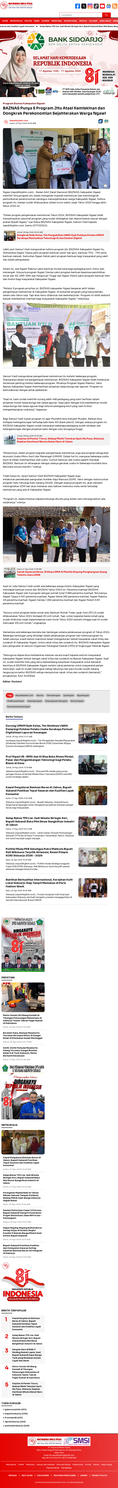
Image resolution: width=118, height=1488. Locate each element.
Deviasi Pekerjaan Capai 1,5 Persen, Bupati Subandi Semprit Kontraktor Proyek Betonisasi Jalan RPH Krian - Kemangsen (22, 1214)
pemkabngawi (53, 695)
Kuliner (93, 21)
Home (5, 21)
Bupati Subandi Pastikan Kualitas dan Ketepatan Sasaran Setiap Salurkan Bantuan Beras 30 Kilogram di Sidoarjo (22, 1249)
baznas (40, 695)
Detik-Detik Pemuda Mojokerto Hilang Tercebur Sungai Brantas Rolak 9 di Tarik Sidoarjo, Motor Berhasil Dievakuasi (20, 1052)
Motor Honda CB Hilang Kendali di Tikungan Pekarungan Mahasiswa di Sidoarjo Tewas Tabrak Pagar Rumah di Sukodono (23, 1019)
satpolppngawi (34, 701)
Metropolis (16, 21)
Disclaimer (43, 1475)
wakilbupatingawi (15, 701)
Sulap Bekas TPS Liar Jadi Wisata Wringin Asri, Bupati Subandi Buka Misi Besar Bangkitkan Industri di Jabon (59, 26)
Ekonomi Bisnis (64, 1464)
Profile (83, 21)
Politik (28, 21)
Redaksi (13, 1475)
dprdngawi (68, 695)
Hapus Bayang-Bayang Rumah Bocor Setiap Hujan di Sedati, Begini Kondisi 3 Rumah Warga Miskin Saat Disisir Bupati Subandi (22, 1232)
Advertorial (70, 21)
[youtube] (103, 8)
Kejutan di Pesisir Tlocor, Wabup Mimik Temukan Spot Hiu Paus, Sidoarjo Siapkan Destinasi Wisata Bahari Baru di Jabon (60, 440)
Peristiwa (57, 21)
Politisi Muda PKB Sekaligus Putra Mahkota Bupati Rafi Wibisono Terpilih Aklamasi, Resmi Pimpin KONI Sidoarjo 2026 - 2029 (39, 852)
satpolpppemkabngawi (56, 701)
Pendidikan (66, 1468)
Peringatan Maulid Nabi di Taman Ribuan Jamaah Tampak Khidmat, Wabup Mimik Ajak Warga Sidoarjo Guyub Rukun (22, 1196)
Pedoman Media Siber (65, 1475)
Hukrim (45, 21)
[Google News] (109, 8)
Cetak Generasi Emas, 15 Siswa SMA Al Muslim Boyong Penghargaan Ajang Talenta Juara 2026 (62, 573)
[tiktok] (97, 8)
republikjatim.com (19, 120)
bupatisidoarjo (16, 1413)
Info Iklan (27, 1475)
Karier (83, 1475)
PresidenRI (14, 1417)
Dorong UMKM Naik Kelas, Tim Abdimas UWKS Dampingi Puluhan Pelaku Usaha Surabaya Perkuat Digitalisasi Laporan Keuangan (39, 729)
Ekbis (36, 21)
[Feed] (115, 8)
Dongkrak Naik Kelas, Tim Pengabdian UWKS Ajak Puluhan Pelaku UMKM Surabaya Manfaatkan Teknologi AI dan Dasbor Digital (60, 237)
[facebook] (78, 8)
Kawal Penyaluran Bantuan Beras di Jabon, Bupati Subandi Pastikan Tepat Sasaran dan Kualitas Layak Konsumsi (40, 791)
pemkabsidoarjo (17, 1425)
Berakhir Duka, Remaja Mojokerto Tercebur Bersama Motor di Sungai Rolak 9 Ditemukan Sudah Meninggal (22, 1035)
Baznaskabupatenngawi (18, 706)
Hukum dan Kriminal (45, 1464)
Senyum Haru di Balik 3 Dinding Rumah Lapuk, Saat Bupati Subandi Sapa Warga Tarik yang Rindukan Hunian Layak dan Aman (27, 1355)
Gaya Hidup (105, 21)
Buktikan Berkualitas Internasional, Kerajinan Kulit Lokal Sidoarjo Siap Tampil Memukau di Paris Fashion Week (39, 883)
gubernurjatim (15, 1409)
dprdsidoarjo (15, 1421)
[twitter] (84, 8)
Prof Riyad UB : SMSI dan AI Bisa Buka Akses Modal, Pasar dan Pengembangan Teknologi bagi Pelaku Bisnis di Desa (40, 760)
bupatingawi (83, 695)
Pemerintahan (52, 1468)
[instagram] (90, 8)
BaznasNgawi (77, 701)
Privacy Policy (99, 1475)
